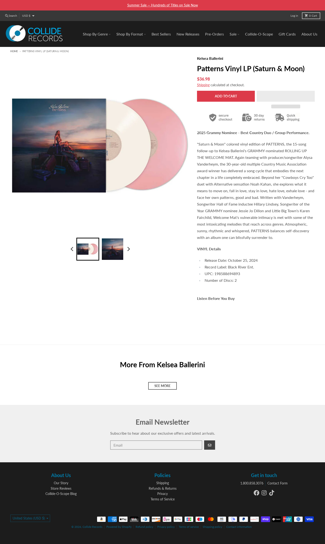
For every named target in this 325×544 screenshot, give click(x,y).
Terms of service (189, 527)
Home (14, 51)
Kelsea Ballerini (210, 58)
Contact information (239, 527)
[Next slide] (128, 249)
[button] (286, 96)
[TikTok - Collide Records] (272, 493)
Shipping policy (212, 527)
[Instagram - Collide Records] (264, 493)
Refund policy (144, 527)
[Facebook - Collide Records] (256, 493)
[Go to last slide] (72, 249)
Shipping (203, 85)
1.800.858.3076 (251, 483)
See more (162, 386)
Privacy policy (166, 527)
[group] (87, 249)
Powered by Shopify (119, 527)
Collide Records (92, 527)
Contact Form (277, 483)
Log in (294, 15)
